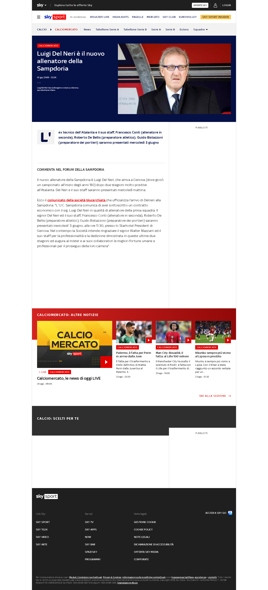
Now (88, 537)
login (226, 5)
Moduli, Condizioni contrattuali (85, 577)
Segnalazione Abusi (127, 582)
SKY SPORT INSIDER (215, 16)
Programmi (92, 559)
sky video (42, 537)
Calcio (42, 29)
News (87, 29)
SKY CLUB (169, 16)
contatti (212, 577)
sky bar (90, 544)
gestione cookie (145, 522)
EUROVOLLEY (188, 16)
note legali (141, 537)
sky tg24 (42, 529)
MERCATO (153, 16)
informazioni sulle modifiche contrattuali (144, 577)
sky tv (89, 522)
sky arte (41, 544)
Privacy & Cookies (112, 577)
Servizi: (89, 513)
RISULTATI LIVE (99, 16)
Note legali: (140, 513)
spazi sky (91, 551)
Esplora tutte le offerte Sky (73, 5)
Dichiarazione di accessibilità (153, 544)
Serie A (156, 29)
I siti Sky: (41, 513)
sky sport (43, 522)
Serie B (170, 29)
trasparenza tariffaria (182, 577)
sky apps (91, 529)
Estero (184, 29)
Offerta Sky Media (146, 551)
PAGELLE (138, 16)
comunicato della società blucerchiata (76, 200)
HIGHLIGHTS (121, 16)
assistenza (200, 577)
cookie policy (143, 529)
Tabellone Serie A (107, 29)
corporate (141, 559)
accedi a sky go (215, 512)
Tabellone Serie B (135, 29)
